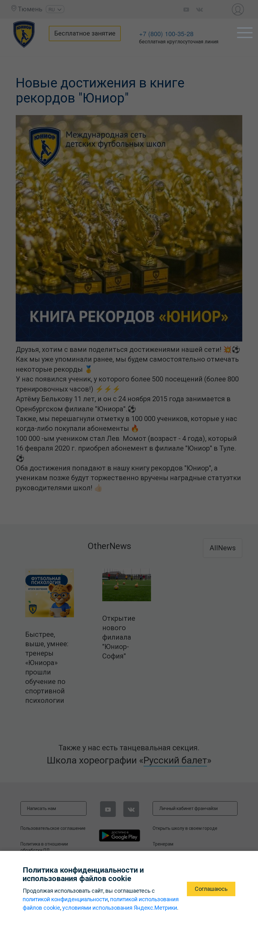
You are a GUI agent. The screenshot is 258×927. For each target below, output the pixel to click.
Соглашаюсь (211, 888)
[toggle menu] (245, 32)
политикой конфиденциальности (65, 899)
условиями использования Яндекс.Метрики (119, 907)
